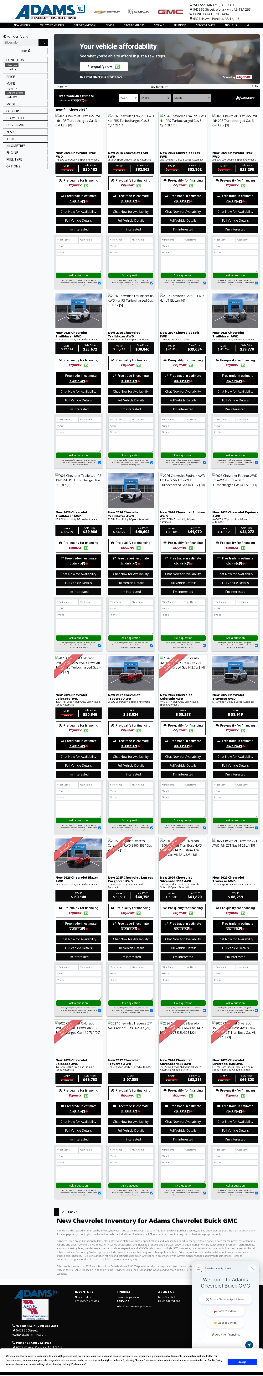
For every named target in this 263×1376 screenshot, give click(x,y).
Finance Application (128, 1297)
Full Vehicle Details (78, 220)
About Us (166, 1292)
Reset (24, 50)
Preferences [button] (78, 1364)
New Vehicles (83, 1297)
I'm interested (79, 229)
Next (72, 1212)
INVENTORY (84, 1292)
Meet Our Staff (166, 1297)
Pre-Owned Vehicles (87, 1301)
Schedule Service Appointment (134, 1306)
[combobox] (128, 98)
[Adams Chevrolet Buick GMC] (50, 11)
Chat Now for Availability (78, 211)
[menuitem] (26, 65)
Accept (242, 1362)
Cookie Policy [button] (215, 1360)
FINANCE (124, 1292)
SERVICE (123, 1301)
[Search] (43, 42)
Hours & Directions (169, 1301)
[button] (22, 25)
